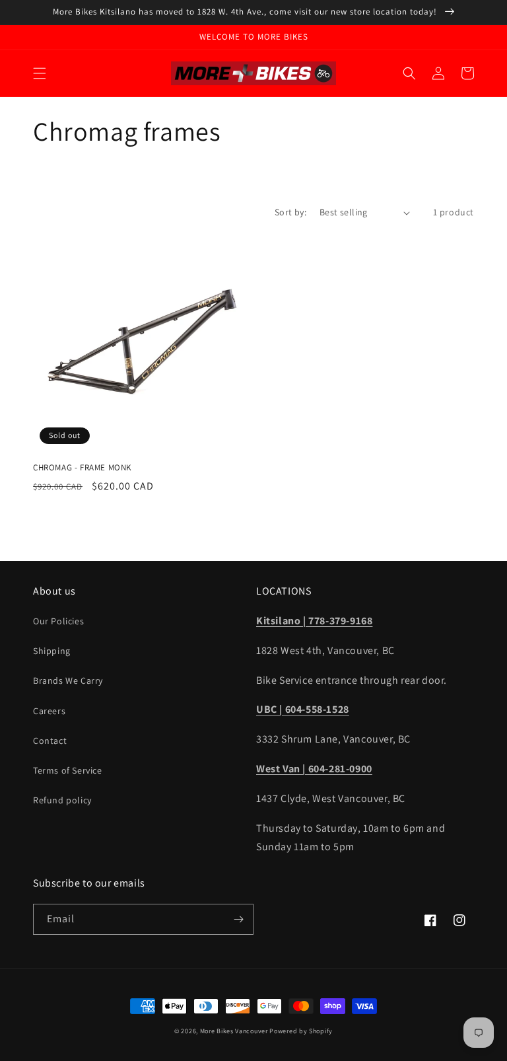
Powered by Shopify (301, 1031)
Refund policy (62, 800)
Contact (50, 741)
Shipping (52, 651)
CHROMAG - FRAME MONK (82, 467)
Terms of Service (67, 770)
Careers (49, 711)
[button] (39, 73)
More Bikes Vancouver (234, 1031)
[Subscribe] (238, 919)
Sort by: (290, 212)
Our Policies (58, 621)
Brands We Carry (68, 680)
